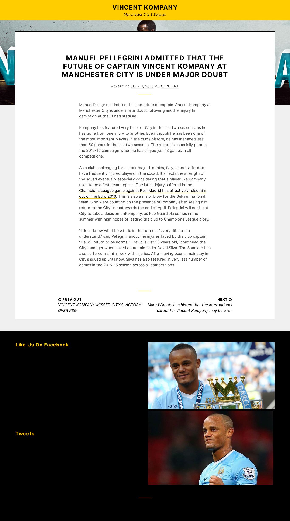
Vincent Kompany (145, 7)
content (170, 86)
